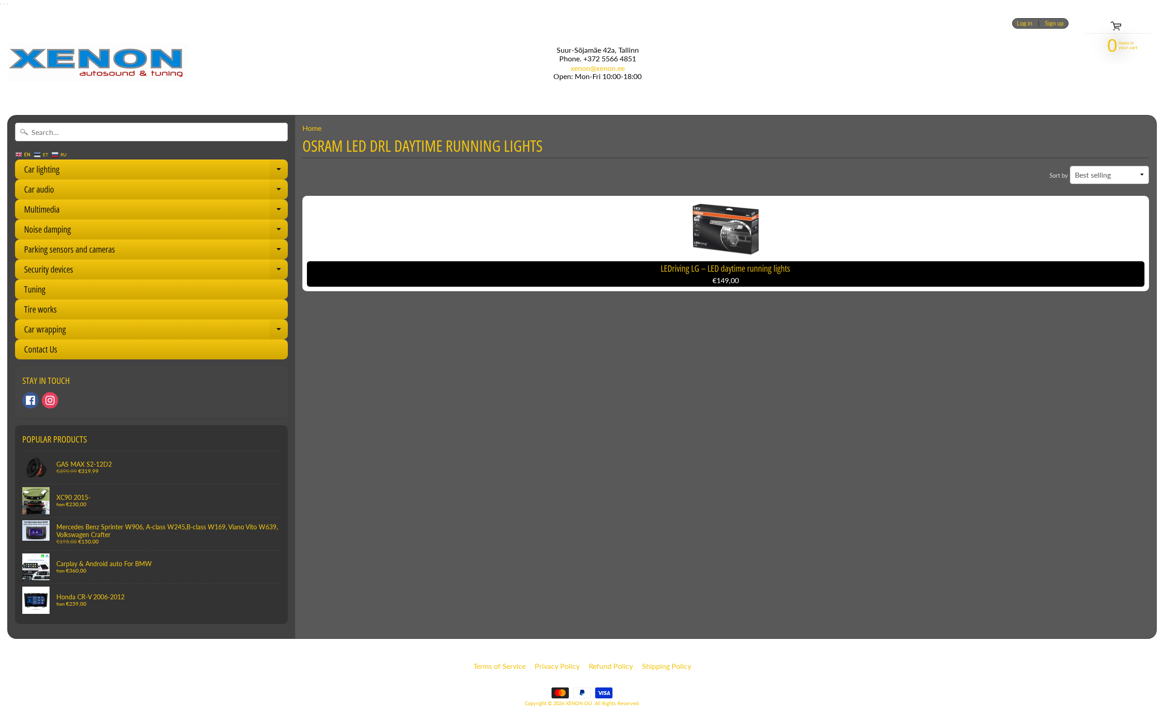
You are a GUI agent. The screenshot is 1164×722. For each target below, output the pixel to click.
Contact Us (40, 349)
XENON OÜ (579, 703)
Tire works (40, 309)
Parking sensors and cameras (156, 251)
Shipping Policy (666, 666)
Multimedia (156, 211)
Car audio (156, 191)
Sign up (1054, 23)
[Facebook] (30, 400)
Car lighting (156, 171)
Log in (1024, 23)
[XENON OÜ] (97, 62)
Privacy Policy (557, 666)
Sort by (1058, 175)
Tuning (34, 289)
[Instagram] (50, 400)
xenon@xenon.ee (598, 68)
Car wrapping (156, 331)
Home (311, 128)
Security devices (156, 271)
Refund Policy (611, 666)
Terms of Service (499, 666)
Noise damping (156, 231)
